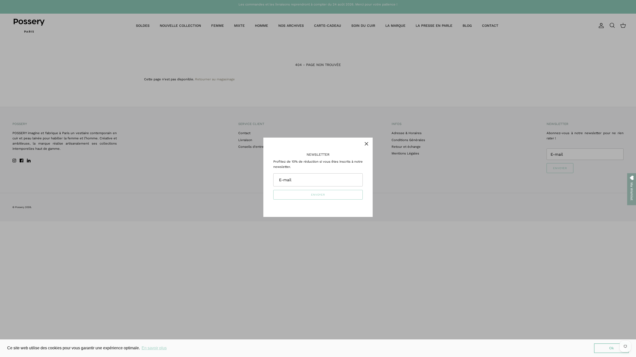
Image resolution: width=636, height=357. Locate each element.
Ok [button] (611, 348)
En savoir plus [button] (154, 348)
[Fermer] (366, 143)
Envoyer (318, 194)
